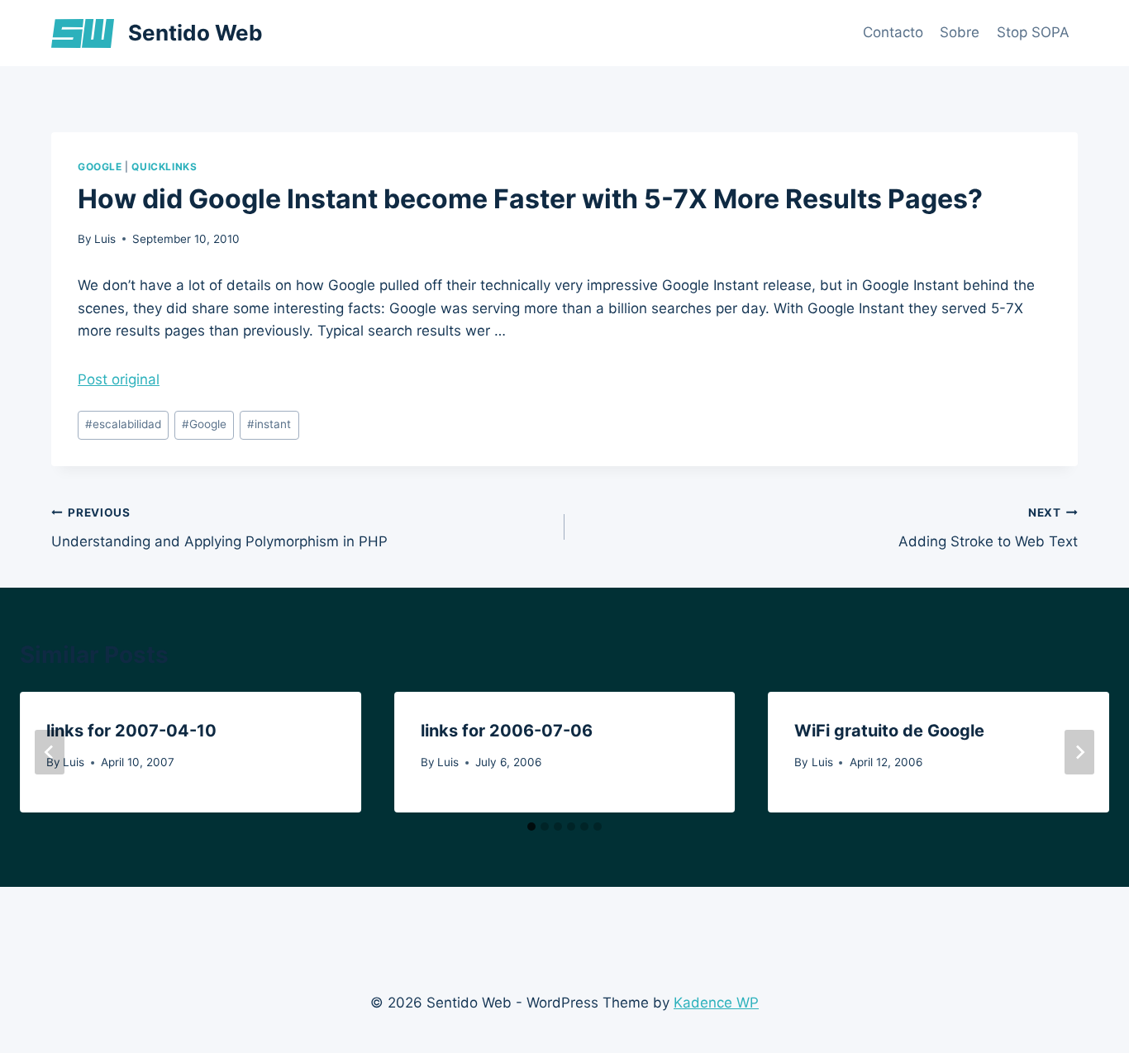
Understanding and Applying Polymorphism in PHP (219, 528)
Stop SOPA (1033, 32)
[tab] (531, 826)
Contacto (893, 32)
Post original (119, 379)
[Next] (1079, 752)
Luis (105, 238)
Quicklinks (164, 166)
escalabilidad (123, 424)
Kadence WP (716, 1002)
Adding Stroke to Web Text (988, 528)
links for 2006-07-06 (507, 731)
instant (269, 424)
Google (100, 166)
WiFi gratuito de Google (889, 731)
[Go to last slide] (49, 752)
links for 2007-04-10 (131, 731)
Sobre (959, 32)
